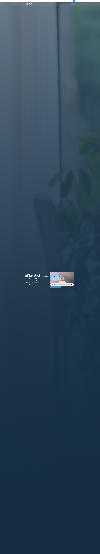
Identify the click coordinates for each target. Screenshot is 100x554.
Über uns (63, 3)
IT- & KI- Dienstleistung (57, 3)
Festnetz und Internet (50, 3)
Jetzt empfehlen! (67, 3)
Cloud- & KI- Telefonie (43, 3)
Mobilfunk (38, 3)
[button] (1, 552)
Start (35, 3)
